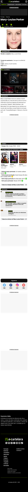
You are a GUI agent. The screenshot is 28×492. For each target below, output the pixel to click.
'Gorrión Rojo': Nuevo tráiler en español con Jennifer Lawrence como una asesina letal (15, 204)
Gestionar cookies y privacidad (14, 472)
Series (5, 456)
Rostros (8, 17)
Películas (6, 454)
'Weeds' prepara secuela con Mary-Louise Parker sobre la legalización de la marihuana (15, 195)
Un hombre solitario (21, 171)
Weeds (15, 180)
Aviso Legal (9, 468)
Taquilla (6, 462)
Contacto (18, 450)
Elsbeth (12, 164)
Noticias (6, 451)
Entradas (6, 465)
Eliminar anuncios (14, 7)
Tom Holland (25, 4)
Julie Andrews (18, 4)
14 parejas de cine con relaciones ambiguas (17, 213)
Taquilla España (11, 4)
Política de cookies (11, 471)
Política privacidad (12, 469)
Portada (2, 17)
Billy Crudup (9, 146)
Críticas (6, 463)
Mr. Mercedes (17, 178)
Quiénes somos (20, 448)
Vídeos (6, 458)
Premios (6, 460)
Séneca (21, 164)
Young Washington (4, 165)
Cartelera (6, 452)
